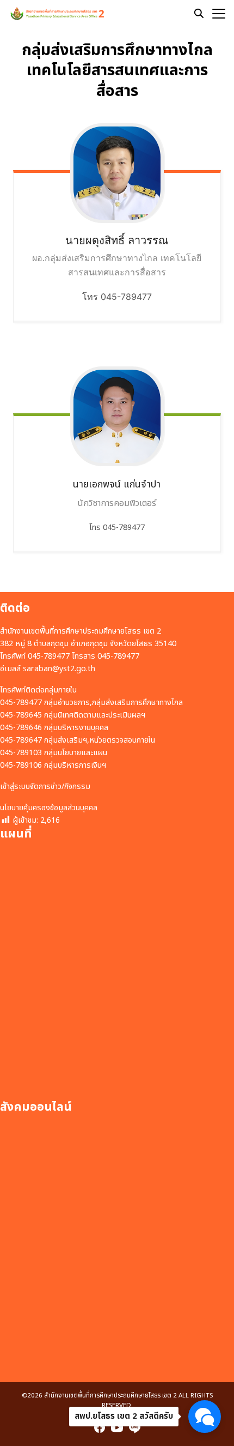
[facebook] (99, 1427)
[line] (134, 1427)
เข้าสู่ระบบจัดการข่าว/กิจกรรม (45, 786)
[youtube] (117, 1427)
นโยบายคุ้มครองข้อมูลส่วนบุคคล (48, 808)
